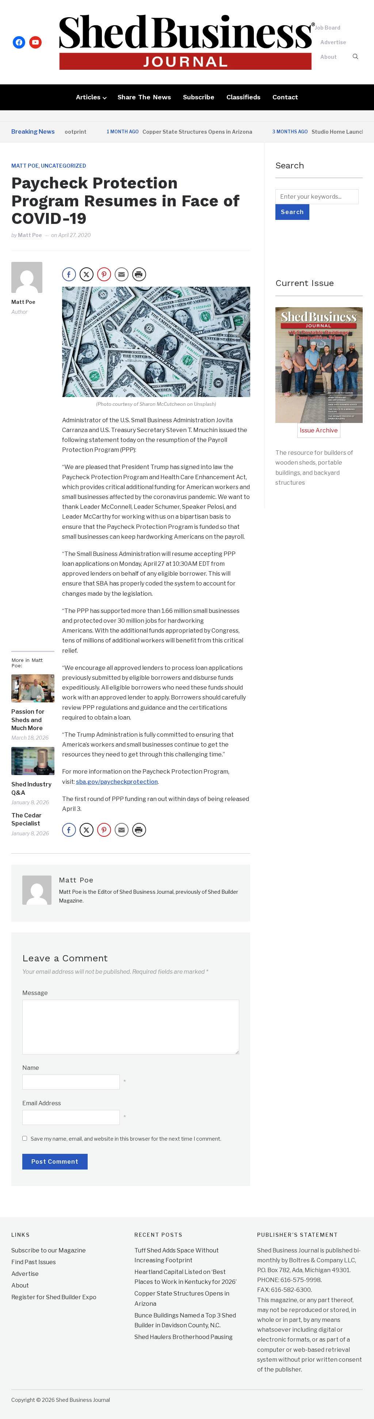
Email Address (41, 1103)
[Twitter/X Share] (87, 274)
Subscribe (198, 97)
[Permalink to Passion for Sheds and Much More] (32, 688)
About (328, 57)
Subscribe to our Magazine (48, 1250)
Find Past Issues (33, 1262)
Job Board (327, 27)
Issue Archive (319, 430)
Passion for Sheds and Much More (28, 720)
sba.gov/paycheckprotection (117, 781)
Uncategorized (63, 166)
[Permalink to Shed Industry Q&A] (32, 761)
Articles (88, 97)
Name (30, 1067)
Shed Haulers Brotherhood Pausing (183, 1337)
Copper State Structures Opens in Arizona (178, 132)
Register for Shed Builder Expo (53, 1297)
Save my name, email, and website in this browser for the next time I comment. (126, 1139)
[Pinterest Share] (104, 274)
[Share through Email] (122, 274)
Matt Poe (25, 166)
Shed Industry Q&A (31, 788)
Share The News (144, 97)
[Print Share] (139, 274)
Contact (285, 97)
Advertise (333, 42)
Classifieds (243, 97)
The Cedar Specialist (26, 819)
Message (35, 992)
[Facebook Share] (69, 274)
